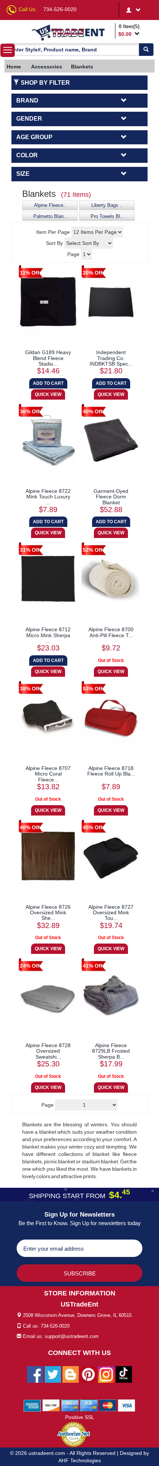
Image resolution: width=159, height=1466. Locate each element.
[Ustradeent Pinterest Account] (88, 1374)
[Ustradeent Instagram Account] (106, 1374)
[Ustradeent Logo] (71, 32)
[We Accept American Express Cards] (32, 1405)
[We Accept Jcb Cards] (89, 1405)
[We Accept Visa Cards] (126, 1405)
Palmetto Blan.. (50, 216)
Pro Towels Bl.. (107, 216)
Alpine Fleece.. (50, 205)
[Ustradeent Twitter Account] (53, 1374)
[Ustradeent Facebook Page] (35, 1374)
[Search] (146, 49)
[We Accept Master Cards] (107, 1405)
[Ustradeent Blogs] (70, 1374)
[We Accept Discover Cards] (51, 1405)
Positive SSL (79, 1417)
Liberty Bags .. (107, 205)
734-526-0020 (60, 9)
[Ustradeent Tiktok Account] (124, 1374)
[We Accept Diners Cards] (70, 1405)
